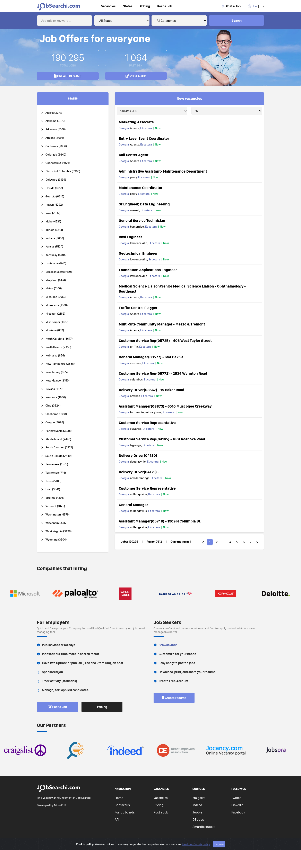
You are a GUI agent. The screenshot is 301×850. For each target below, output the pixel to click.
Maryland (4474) (55, 280)
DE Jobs (198, 819)
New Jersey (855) (56, 372)
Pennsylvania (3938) (58, 431)
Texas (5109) (53, 481)
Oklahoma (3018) (56, 414)
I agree (219, 844)
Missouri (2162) (55, 313)
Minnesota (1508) (56, 305)
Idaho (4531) (53, 221)
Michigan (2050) (55, 297)
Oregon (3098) (54, 422)
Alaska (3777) (53, 113)
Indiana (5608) (54, 238)
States (127, 6)
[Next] (257, 542)
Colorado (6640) (55, 154)
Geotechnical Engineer (138, 253)
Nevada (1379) (54, 389)
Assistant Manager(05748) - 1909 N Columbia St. (160, 521)
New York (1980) (55, 397)
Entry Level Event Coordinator (144, 138)
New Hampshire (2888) (60, 363)
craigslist (198, 798)
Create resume (69, 76)
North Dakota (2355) (58, 347)
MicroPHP (60, 805)
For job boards (125, 812)
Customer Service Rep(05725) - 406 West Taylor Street (165, 340)
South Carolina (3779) (59, 447)
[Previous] (203, 542)
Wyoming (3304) (56, 539)
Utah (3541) (52, 489)
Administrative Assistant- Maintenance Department (163, 171)
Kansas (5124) (54, 246)
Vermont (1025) (55, 506)
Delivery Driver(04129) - (139, 471)
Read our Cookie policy (196, 844)
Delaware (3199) (55, 179)
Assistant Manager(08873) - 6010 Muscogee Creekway (165, 406)
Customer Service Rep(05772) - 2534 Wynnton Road (163, 373)
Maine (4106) (53, 288)
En (255, 6)
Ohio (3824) (53, 405)
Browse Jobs (168, 645)
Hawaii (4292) (54, 204)
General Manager (133, 504)
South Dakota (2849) (58, 456)
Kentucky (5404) (56, 255)
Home (119, 798)
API (117, 819)
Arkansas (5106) (55, 129)
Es (262, 6)
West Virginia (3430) (58, 531)
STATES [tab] (73, 98)
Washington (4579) (57, 514)
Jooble (197, 812)
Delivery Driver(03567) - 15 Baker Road (151, 389)
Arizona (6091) (54, 138)
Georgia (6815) (54, 196)
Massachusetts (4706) (59, 272)
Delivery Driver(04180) (138, 455)
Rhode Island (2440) (58, 439)
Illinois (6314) (54, 230)
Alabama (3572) (55, 121)
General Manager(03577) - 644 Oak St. (151, 356)
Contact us (122, 805)
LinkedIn (237, 805)
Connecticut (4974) (57, 163)
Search (237, 20)
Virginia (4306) (54, 497)
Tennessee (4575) (56, 464)
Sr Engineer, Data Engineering (144, 204)
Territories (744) (55, 472)
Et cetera (146, 128)
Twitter (236, 798)
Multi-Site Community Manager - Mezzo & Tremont (162, 324)
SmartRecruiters (203, 827)
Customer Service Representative (147, 422)
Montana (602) (54, 330)
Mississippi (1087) (57, 322)
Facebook (238, 812)
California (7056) (56, 146)
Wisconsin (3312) (56, 523)
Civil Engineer (130, 236)
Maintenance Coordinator (140, 187)
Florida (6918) (54, 188)
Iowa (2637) (52, 213)
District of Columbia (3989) (62, 171)
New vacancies (189, 98)
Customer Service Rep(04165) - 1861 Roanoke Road (162, 438)
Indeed (197, 805)
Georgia (124, 128)
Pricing (145, 6)
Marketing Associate (136, 121)
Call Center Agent (133, 154)
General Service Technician (142, 220)
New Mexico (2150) (57, 380)
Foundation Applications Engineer (148, 269)
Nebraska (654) (55, 355)
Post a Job (164, 6)
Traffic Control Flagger (138, 307)
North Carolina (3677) (59, 338)
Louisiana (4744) (55, 263)
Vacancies (108, 6)
